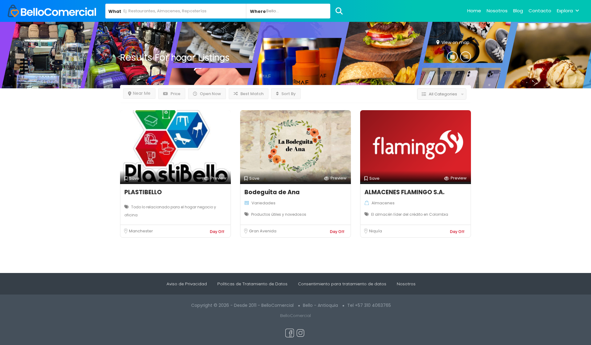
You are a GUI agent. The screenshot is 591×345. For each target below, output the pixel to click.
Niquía (375, 231)
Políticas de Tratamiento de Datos (252, 284)
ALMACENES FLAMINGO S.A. (404, 192)
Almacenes (383, 203)
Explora (565, 10)
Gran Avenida (262, 231)
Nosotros (497, 10)
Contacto (540, 10)
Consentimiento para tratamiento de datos (342, 284)
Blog (518, 10)
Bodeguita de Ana (272, 192)
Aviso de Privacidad (187, 284)
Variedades (263, 203)
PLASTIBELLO (143, 192)
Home (474, 10)
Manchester (141, 231)
